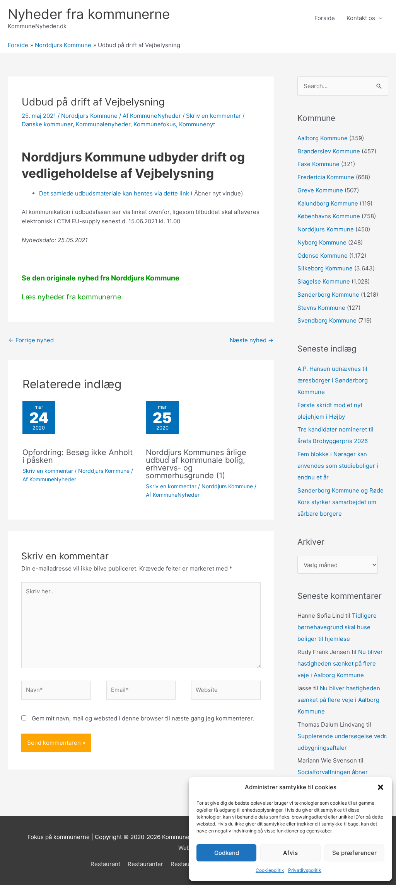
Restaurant (105, 864)
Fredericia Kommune (325, 177)
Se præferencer (354, 852)
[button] (380, 787)
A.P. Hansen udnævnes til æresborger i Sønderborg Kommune (332, 380)
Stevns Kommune (321, 307)
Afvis (290, 852)
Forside (324, 18)
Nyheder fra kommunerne (89, 14)
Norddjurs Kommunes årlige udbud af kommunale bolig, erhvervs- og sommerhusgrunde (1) (196, 464)
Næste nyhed (251, 340)
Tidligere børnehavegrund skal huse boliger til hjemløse (337, 627)
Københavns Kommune (328, 216)
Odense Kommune (322, 255)
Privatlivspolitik (304, 870)
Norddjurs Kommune (89, 115)
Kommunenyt (197, 124)
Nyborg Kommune (321, 242)
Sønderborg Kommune (328, 294)
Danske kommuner (47, 124)
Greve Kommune (320, 190)
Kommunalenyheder (103, 124)
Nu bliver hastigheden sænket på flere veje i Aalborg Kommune (340, 663)
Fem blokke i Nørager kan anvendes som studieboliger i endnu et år (337, 465)
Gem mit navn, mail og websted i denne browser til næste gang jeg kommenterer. (143, 718)
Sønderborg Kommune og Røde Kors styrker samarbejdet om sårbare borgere (340, 502)
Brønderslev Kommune (328, 151)
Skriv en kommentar (213, 115)
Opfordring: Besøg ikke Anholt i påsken (77, 456)
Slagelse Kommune (323, 281)
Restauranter (145, 864)
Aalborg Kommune (322, 138)
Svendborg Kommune (327, 320)
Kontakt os (360, 18)
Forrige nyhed (31, 340)
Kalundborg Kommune (327, 203)
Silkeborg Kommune (325, 268)
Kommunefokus (154, 124)
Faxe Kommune (318, 164)
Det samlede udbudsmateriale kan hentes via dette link (114, 193)
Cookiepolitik (270, 870)
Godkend (226, 852)
